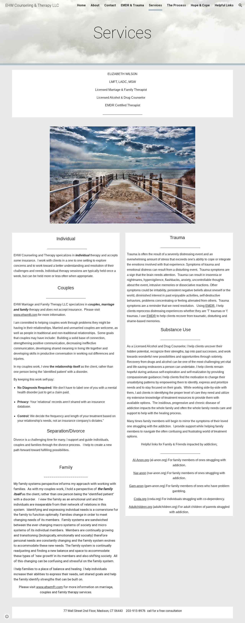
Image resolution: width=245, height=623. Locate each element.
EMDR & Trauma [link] (132, 5)
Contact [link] (110, 5)
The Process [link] (176, 5)
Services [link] (155, 5)
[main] (122, 32)
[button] (240, 5)
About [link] (95, 5)
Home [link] (81, 5)
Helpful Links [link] (224, 5)
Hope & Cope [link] (200, 5)
